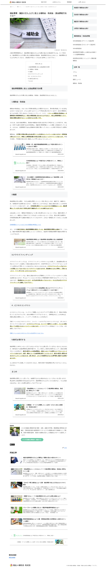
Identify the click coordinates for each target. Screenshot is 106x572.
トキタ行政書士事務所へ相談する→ (32, 439)
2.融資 (30, 71)
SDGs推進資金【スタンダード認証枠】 (84, 44)
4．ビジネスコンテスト (35, 76)
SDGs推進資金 (77, 48)
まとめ (31, 81)
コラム (13, 444)
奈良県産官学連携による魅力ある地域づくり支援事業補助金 (84, 53)
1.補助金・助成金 (33, 69)
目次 (36, 63)
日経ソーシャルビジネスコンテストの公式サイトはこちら (27, 333)
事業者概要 (12, 557)
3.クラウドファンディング (36, 74)
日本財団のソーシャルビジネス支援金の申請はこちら (25, 224)
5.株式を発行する (33, 78)
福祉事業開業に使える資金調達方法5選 (39, 67)
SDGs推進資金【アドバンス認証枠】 (84, 41)
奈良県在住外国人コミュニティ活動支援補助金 (84, 59)
